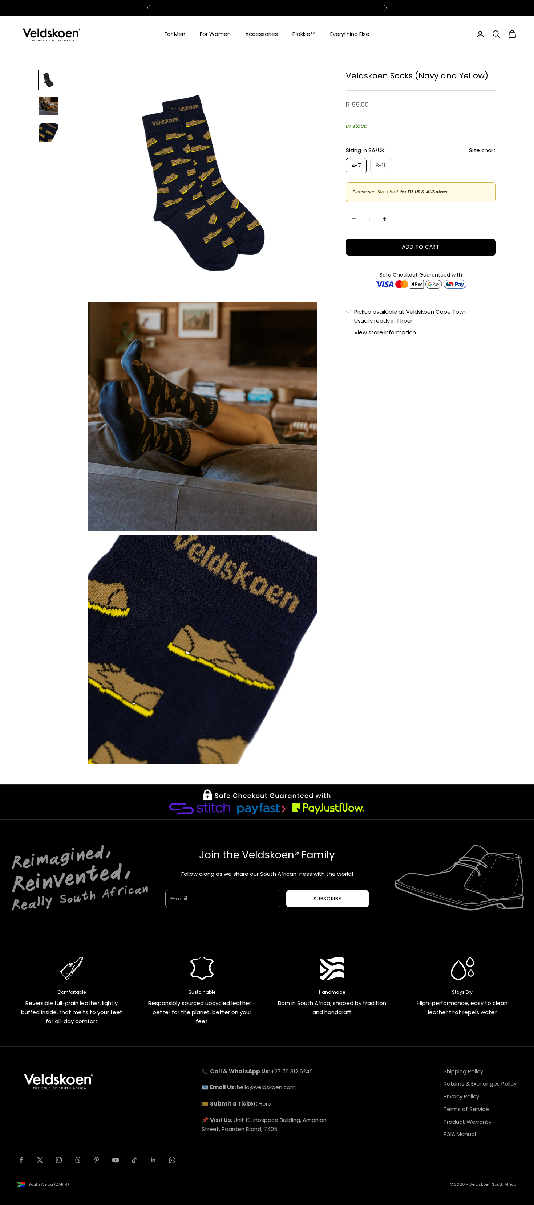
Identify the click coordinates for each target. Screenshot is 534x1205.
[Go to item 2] (48, 106)
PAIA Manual (460, 1134)
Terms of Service (466, 1109)
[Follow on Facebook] (21, 1160)
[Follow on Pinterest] (96, 1160)
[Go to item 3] (48, 132)
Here (265, 1103)
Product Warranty (467, 1122)
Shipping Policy (463, 1071)
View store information (385, 332)
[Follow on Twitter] (40, 1160)
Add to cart (421, 246)
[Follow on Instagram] (58, 1160)
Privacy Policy (461, 1096)
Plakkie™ (304, 34)
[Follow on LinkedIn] (153, 1160)
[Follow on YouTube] (115, 1160)
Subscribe (327, 898)
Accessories (261, 34)
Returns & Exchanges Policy (480, 1083)
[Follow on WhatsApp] (172, 1160)
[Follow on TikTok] (134, 1160)
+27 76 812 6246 (292, 1071)
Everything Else (349, 34)
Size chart (482, 150)
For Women (215, 34)
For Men (175, 34)
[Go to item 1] (48, 80)
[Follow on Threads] (77, 1160)
